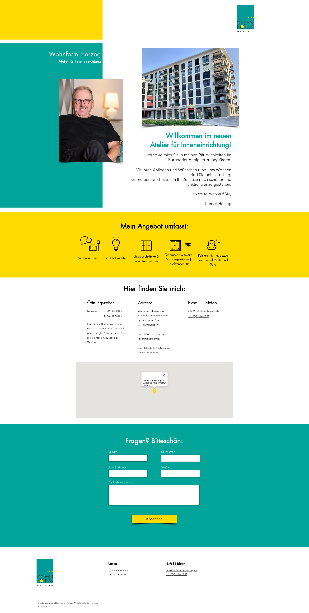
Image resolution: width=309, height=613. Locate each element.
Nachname (167, 451)
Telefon (165, 467)
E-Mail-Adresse (117, 467)
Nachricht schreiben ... (121, 482)
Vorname (114, 451)
